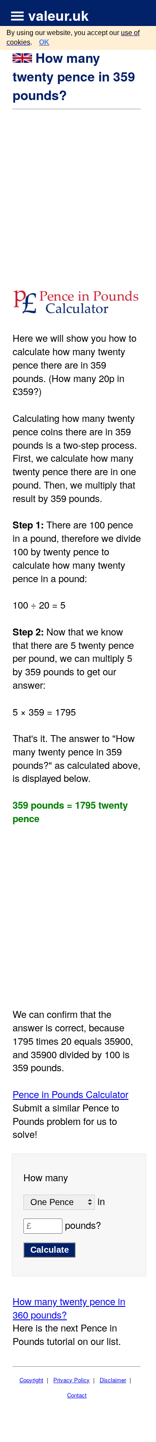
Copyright (31, 1380)
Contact (77, 1395)
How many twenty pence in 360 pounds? (69, 1307)
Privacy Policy (71, 1380)
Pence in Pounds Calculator (70, 1094)
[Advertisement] (78, 192)
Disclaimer (113, 1380)
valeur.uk (58, 15)
